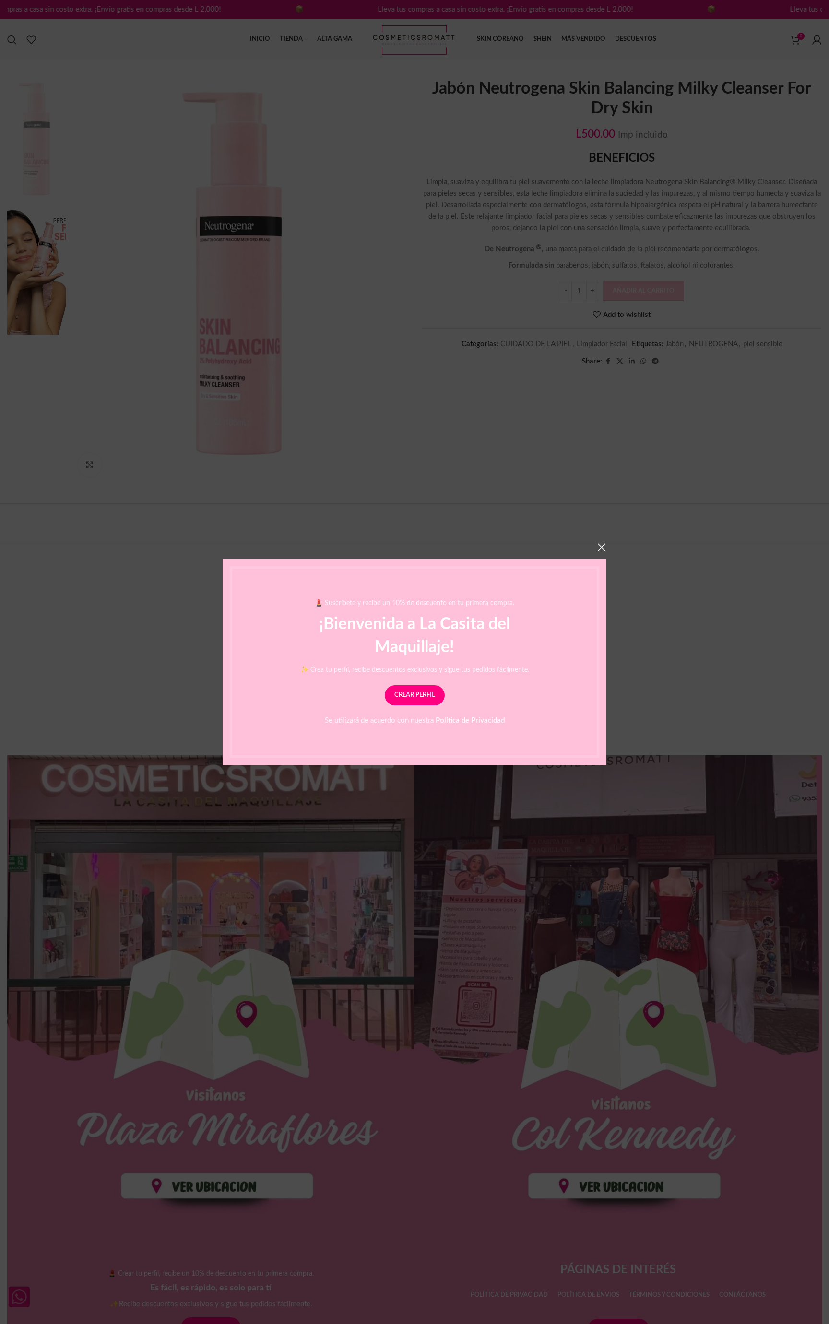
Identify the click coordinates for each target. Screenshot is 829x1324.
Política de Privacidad (470, 720)
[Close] (602, 547)
